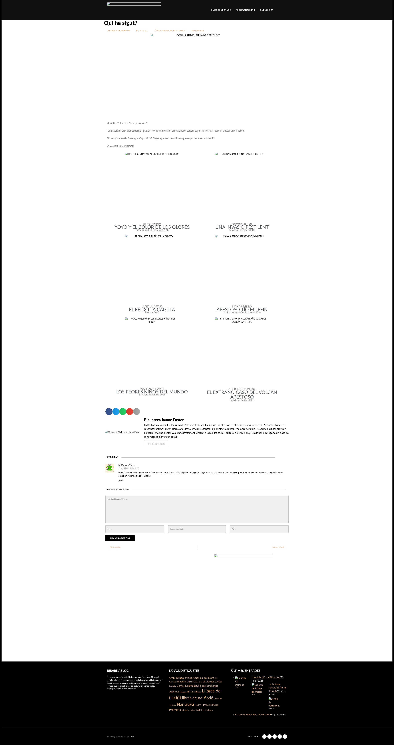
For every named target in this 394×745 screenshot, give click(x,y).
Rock (198, 710)
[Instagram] (269, 736)
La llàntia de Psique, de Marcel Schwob (277, 687)
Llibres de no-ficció (196, 698)
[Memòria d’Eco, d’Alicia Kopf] (241, 682)
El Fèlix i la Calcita (152, 309)
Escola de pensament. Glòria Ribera (253, 714)
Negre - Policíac (203, 705)
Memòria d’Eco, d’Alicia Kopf (266, 677)
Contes (181, 686)
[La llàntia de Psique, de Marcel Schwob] (257, 689)
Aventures (173, 682)
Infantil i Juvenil (177, 31)
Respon (121, 480)
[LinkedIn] (274, 736)
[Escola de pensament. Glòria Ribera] (274, 703)
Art (216, 678)
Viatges (210, 710)
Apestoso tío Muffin (242, 309)
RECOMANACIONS (245, 10)
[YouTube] (279, 736)
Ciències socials (214, 682)
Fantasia (183, 692)
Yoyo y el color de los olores (152, 227)
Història (191, 691)
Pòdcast (192, 710)
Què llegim (266, 10)
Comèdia (172, 686)
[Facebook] (264, 736)
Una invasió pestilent (242, 227)
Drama (189, 685)
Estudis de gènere (202, 686)
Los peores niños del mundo (152, 392)
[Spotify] (284, 736)
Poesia (215, 705)
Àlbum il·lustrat (162, 31)
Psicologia (185, 710)
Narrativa (185, 704)
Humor (198, 692)
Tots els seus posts (156, 444)
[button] (108, 411)
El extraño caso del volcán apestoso (242, 394)
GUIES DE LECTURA (221, 10)
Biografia (181, 682)
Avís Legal (253, 736)
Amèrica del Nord (203, 677)
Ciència (190, 682)
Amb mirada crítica (180, 677)
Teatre (204, 710)
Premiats (175, 709)
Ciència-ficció (199, 682)
